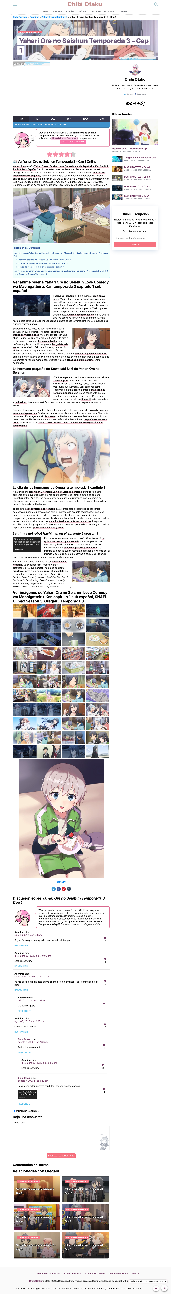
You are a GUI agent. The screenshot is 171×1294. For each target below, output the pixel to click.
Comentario (20, 1122)
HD (37, 119)
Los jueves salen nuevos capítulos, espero (147, 1276)
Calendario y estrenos (102, 11)
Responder (21, 945)
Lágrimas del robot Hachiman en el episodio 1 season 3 (40, 267)
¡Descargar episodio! (72, 142)
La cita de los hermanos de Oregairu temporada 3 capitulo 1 (42, 263)
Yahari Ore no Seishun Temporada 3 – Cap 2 (40, 124)
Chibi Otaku (84, 4)
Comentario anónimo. (27, 1110)
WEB (53, 119)
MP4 (69, 119)
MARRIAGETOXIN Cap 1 (136, 196)
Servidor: (19, 63)
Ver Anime (123, 11)
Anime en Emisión (118, 1273)
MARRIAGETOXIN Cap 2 (137, 186)
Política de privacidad (48, 1273)
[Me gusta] (105, 938)
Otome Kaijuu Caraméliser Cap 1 (130, 148)
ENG (102, 119)
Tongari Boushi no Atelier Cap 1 (141, 157)
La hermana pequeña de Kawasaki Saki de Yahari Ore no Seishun (43, 260)
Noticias (57, 11)
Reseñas (70, 11)
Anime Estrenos (72, 1273)
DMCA (135, 1273)
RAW (85, 119)
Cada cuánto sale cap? (156, 1281)
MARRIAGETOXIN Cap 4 (137, 167)
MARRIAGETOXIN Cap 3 (137, 176)
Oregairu (61, 882)
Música (82, 11)
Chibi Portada (20, 17)
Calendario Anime (95, 1273)
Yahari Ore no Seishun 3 (54, 17)
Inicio (46, 11)
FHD (21, 119)
